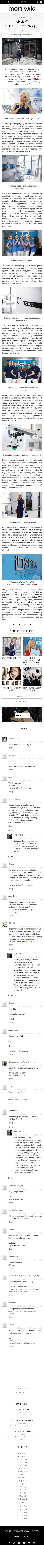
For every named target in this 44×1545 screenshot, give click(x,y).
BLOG (12, 1265)
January (22, 1502)
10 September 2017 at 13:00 (26, 957)
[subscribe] (8, 2)
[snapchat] (19, 1543)
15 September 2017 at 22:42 (27, 1328)
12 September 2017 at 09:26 (27, 1090)
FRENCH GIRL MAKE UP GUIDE (12, 689)
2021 (22, 1456)
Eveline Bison (14, 799)
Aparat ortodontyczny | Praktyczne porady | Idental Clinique (32, 661)
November (22, 1471)
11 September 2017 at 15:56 (28, 1033)
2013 (22, 1515)
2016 (22, 1506)
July (22, 1484)
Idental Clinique (34, 79)
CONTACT (26, 1537)
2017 (22, 1466)
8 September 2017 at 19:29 (28, 742)
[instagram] (5, 2)
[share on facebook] (13, 624)
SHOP (16, 1537)
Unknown (12, 755)
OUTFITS (35, 1531)
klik (34, 395)
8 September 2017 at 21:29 (28, 780)
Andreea (11, 1230)
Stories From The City (11, 658)
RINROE (12, 923)
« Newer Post (22, 697)
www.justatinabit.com (18, 1100)
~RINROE (34, 941)
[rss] (34, 1543)
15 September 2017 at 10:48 (27, 1279)
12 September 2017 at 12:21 (27, 1189)
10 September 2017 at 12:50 (28, 926)
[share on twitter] (19, 624)
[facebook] (2, 2)
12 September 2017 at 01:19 (27, 1065)
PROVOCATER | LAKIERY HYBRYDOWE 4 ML (32, 689)
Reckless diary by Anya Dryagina (21, 1062)
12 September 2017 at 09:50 (27, 1114)
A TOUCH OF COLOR (22, 1431)
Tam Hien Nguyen (15, 1186)
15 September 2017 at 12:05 (27, 1306)
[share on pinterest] (25, 624)
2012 (22, 1518)
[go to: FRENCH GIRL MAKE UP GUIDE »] (11, 685)
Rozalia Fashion (15, 1210)
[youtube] (24, 1543)
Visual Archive (22, 1410)
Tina (10, 1086)
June (22, 1487)
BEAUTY (22, 17)
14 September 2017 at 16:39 (27, 1233)
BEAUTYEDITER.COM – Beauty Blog (23, 1276)
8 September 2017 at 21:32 (28, 802)
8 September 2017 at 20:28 (28, 759)
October (22, 1474)
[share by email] (30, 624)
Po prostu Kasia (14, 738)
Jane (10, 777)
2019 (22, 1459)
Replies (12, 831)
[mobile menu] (41, 2)
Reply (10, 748)
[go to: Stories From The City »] (11, 655)
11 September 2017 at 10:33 (28, 1006)
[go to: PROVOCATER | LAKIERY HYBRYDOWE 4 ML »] (32, 685)
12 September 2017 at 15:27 (25, 1135)
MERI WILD (18, 835)
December (22, 1468)
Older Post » (22, 701)
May (22, 1490)
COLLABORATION (21, 1531)
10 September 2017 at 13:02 (26, 838)
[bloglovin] (29, 1543)
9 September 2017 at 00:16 (28, 867)
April (22, 1493)
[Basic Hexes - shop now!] (22, 721)
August (22, 1481)
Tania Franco (13, 1325)
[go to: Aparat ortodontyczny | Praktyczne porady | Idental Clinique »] (32, 655)
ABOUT (8, 1531)
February (21, 1499)
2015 (22, 1509)
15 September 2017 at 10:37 (27, 1260)
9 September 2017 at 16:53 (28, 899)
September (22, 1477)
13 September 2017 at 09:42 (27, 1213)
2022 (22, 1453)
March (21, 1496)
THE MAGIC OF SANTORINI (22, 1420)
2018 (22, 1462)
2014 (22, 1512)
